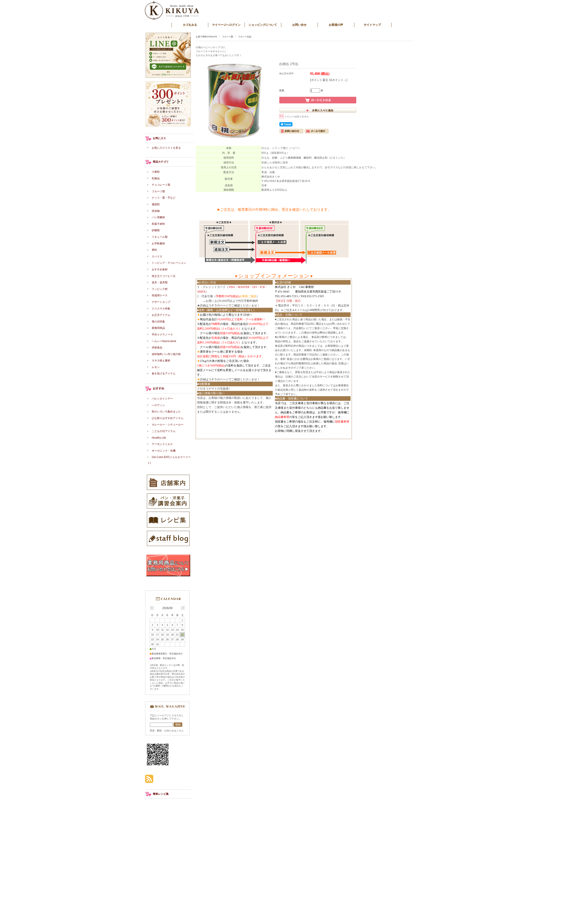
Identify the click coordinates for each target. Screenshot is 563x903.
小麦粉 (156, 171)
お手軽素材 (158, 243)
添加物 (157, 210)
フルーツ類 (227, 36)
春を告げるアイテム (163, 373)
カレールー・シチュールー (167, 424)
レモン (156, 367)
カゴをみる (190, 24)
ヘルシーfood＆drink (164, 341)
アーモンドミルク (162, 444)
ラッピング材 (160, 289)
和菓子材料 (158, 223)
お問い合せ (299, 24)
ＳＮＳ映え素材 (161, 360)
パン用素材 (158, 217)
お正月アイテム (161, 315)
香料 (154, 249)
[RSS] (149, 780)
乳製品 (156, 178)
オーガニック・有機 (163, 450)
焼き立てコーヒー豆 (163, 276)
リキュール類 (160, 236)
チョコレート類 (161, 184)
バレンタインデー (162, 398)
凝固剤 (156, 204)
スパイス (157, 256)
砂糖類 (156, 230)
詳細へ (248, 314)
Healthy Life (159, 437)
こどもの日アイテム (163, 431)
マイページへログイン (226, 24)
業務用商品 (158, 328)
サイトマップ (372, 24)
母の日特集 (158, 321)
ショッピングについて (263, 24)
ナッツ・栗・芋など (163, 197)
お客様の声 (336, 24)
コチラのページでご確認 (224, 305)
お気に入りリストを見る (166, 147)
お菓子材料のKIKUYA (206, 36)
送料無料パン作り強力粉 (166, 354)
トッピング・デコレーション (169, 262)
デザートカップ (161, 302)
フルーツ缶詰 (244, 36)
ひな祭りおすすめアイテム (167, 418)
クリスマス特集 (161, 308)
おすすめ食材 (160, 269)
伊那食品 (157, 347)
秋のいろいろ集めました (166, 411)
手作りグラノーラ (162, 334)
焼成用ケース (160, 295)
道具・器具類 (160, 282)
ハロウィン (158, 405)
